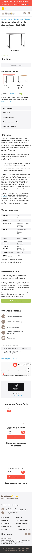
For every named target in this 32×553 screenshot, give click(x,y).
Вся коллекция (8, 108)
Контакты (4, 520)
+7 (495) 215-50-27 (6, 101)
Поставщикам (6, 526)
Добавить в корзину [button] (16, 477)
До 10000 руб (21, 250)
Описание (6, 113)
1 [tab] (11, 50)
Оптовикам (5, 523)
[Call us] (3, 8)
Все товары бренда (16, 395)
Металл (19, 232)
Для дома (20, 244)
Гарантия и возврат (23, 529)
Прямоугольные (22, 238)
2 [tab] (13, 50)
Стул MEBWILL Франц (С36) (15, 468)
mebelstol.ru (5, 197)
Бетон (5, 85)
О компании (5, 517)
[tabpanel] (16, 41)
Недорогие (20, 248)
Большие (19, 241)
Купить (16, 437)
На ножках (20, 226)
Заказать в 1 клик (16, 65)
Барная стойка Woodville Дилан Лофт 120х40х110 (16, 428)
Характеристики (8, 117)
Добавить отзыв (16, 301)
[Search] (6, 8)
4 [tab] (18, 50)
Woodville (20, 252)
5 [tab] (20, 50)
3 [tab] (16, 50)
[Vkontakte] (26, 534)
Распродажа (5, 529)
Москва (11, 94)
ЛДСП (19, 233)
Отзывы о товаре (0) (10, 122)
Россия (19, 255)
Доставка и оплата (22, 520)
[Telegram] (29, 534)
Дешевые (20, 246)
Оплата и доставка (9, 126)
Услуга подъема (21, 523)
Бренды (19, 517)
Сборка (18, 526)
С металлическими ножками (23, 224)
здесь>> (28, 4)
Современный (21, 229)
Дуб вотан (20, 85)
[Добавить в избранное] (29, 33)
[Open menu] (3, 14)
